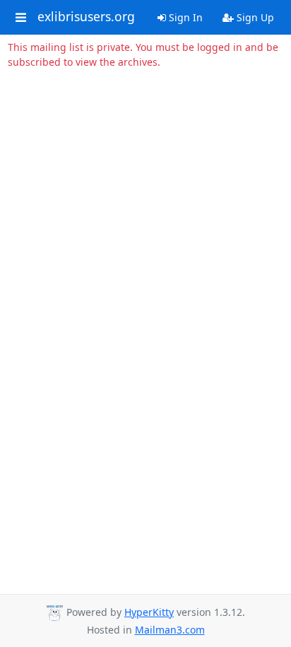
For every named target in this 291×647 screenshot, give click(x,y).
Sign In (184, 17)
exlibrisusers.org (86, 16)
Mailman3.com (170, 629)
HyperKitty (149, 612)
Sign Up (254, 17)
